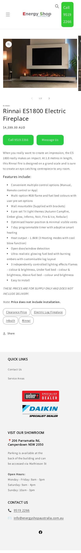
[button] (8, 14)
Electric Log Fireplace (48, 312)
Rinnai (26, 320)
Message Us (50, 140)
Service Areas (16, 378)
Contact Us (15, 369)
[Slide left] (32, 98)
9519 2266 (22, 510)
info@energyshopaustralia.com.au (39, 518)
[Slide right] (49, 98)
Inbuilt (10, 320)
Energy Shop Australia (34, 551)
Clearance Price (16, 312)
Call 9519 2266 (67, 14)
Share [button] (11, 333)
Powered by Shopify (56, 551)
